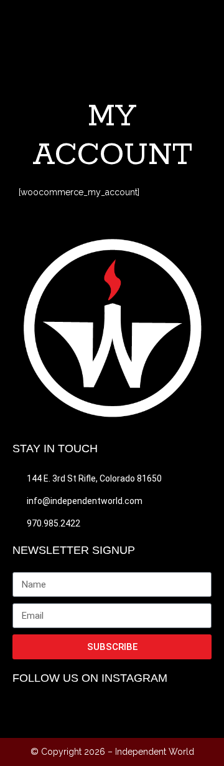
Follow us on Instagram (89, 678)
